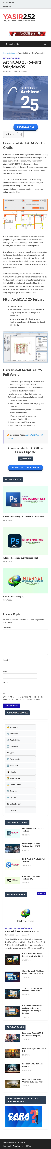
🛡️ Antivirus (12, 733)
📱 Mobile (11, 772)
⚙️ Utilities (12, 797)
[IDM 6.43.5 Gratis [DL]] (25, 580)
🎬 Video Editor (14, 804)
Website (7, 683)
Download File (25, 127)
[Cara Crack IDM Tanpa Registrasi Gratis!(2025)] (12, 959)
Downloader (19, 928)
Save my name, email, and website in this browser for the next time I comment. (23, 698)
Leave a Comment (20, 71)
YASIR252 (21, 1142)
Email (6, 671)
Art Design (16, 58)
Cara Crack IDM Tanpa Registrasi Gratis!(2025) (32, 954)
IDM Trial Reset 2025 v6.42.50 (22, 931)
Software (12, 53)
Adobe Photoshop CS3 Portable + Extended (23, 516)
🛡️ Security (12, 791)
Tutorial (28, 928)
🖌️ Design (11, 810)
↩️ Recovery (12, 765)
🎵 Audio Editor (14, 740)
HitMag (28, 1146)
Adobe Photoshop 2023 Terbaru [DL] (20, 558)
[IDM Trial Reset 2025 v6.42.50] (25, 913)
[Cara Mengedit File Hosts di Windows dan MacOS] (12, 977)
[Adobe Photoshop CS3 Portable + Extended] (25, 499)
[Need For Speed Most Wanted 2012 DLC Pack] (12, 1084)
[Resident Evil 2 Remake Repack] (12, 1068)
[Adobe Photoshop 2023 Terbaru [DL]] (25, 541)
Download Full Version (25, 467)
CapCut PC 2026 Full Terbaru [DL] (31, 877)
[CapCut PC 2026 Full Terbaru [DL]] (12, 880)
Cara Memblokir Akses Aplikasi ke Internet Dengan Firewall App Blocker (32, 1009)
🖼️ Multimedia (13, 778)
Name (6, 660)
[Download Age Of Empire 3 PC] (12, 1053)
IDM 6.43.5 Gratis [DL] (13, 596)
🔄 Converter (13, 746)
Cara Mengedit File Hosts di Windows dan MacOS (33, 972)
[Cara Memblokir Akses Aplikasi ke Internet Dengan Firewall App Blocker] (12, 1011)
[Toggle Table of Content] (18, 134)
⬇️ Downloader (13, 759)
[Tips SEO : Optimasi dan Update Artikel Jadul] (12, 994)
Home (5, 53)
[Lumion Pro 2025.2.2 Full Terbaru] (12, 833)
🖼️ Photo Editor (14, 784)
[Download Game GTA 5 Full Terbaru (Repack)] (12, 1038)
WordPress (17, 1146)
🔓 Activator (12, 727)
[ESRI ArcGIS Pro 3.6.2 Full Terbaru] (12, 865)
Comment (8, 627)
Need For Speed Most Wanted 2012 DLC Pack (32, 1080)
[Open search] (45, 44)
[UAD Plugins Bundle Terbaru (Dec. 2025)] (12, 848)
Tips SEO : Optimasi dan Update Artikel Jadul (32, 989)
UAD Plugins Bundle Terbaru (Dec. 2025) (31, 844)
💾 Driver (11, 753)
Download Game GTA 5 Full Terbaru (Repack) (32, 1034)
